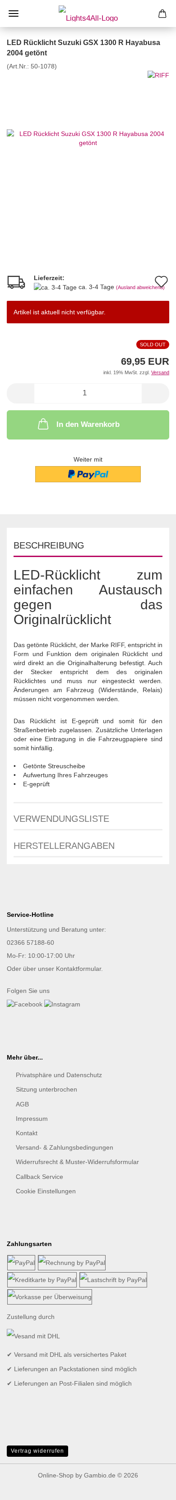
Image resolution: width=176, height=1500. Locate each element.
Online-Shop (56, 1475)
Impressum (32, 1118)
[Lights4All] (88, 13)
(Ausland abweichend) (140, 287)
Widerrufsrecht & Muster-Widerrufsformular (77, 1161)
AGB (22, 1104)
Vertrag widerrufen (37, 1451)
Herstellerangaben (64, 846)
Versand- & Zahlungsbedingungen (64, 1147)
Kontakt (26, 1133)
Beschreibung (49, 545)
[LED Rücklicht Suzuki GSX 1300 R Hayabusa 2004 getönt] (88, 137)
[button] (20, 393)
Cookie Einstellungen (46, 1191)
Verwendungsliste (61, 819)
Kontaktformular (78, 968)
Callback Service (39, 1176)
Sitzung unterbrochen (46, 1089)
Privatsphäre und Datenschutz (59, 1075)
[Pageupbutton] (151, 1486)
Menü (13, 13)
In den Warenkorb (88, 424)
